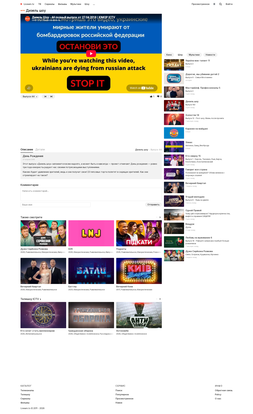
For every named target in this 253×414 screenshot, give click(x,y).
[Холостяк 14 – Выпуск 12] (198, 119)
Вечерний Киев (124, 286)
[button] (160, 217)
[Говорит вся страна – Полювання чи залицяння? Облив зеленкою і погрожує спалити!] (198, 174)
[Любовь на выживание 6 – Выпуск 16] (198, 242)
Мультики (75, 4)
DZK (70, 248)
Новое (119, 402)
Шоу (87, 4)
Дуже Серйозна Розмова (34, 248)
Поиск (119, 390)
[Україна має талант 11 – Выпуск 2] (198, 65)
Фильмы (62, 4)
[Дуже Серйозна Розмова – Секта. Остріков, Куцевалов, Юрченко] (198, 255)
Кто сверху (192, 155)
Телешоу (25, 394)
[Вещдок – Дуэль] (198, 228)
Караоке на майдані (197, 128)
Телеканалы (27, 390)
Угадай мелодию (195, 196)
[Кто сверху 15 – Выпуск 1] (198, 160)
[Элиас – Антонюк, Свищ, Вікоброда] (198, 146)
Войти (229, 4)
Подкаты (121, 248)
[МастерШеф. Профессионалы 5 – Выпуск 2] (198, 92)
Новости (210, 54)
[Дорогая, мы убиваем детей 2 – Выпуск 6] (198, 78)
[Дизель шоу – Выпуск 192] (198, 105)
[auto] (214, 4)
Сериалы (49, 4)
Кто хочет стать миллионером (37, 330)
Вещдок (190, 224)
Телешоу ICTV (29, 299)
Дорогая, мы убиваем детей (201, 74)
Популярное (122, 394)
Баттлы (72, 286)
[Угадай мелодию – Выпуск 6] (198, 201)
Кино (169, 54)
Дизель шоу (141, 149)
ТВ (39, 4)
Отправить (153, 204)
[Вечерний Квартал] (198, 187)
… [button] (94, 4)
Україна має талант (196, 60)
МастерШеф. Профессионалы (202, 87)
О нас (218, 398)
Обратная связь (224, 390)
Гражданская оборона (80, 330)
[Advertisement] (91, 123)
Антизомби (122, 330)
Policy (218, 394)
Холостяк (191, 115)
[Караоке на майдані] (198, 133)
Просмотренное (201, 4)
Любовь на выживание (198, 237)
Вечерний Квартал (196, 183)
